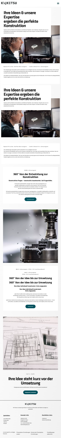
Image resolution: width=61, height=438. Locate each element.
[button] (58, 3)
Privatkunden (6, 420)
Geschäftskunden (6, 418)
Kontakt (5, 423)
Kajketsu (5, 421)
